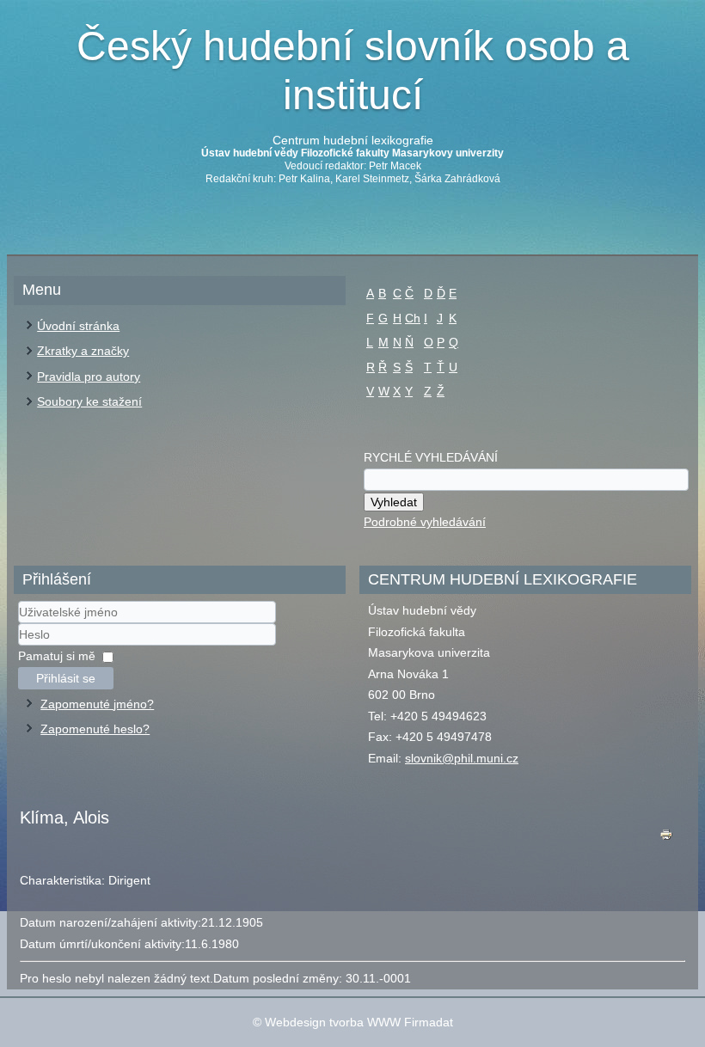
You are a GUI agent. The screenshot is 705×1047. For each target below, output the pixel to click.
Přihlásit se (65, 678)
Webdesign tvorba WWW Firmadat (359, 1022)
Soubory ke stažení (89, 401)
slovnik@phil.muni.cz (461, 758)
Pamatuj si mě (56, 656)
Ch (412, 318)
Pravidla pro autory (88, 376)
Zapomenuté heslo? (95, 729)
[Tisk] (666, 838)
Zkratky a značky (83, 351)
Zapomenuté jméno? (97, 704)
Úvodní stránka (78, 326)
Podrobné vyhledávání (425, 522)
